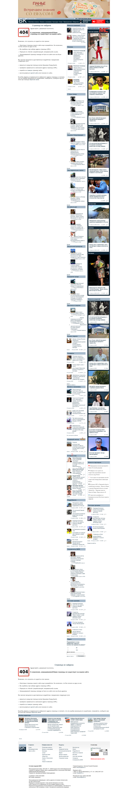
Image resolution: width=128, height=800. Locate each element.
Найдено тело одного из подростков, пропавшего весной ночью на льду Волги (96, 472)
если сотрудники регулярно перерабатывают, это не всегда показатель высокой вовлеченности (78, 463)
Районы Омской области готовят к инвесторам (77, 719)
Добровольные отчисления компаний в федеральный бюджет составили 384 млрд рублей (78, 428)
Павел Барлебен (77, 491)
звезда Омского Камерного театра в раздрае (77, 633)
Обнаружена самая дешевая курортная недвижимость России (78, 504)
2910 (81, 349)
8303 (81, 636)
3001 (81, 484)
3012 (102, 524)
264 (82, 395)
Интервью (91, 253)
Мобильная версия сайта (98, 759)
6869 (81, 362)
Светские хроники (73, 600)
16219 (81, 381)
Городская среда (73, 276)
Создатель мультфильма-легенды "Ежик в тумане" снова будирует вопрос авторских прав (78, 615)
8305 (102, 540)
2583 (104, 250)
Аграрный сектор (73, 439)
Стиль (43, 760)
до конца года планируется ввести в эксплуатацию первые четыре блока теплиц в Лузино (78, 447)
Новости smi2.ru (71, 385)
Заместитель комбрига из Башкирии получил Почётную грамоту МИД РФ (98, 497)
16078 (81, 372)
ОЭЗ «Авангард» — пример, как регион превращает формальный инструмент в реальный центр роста (78, 403)
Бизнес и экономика (46, 22)
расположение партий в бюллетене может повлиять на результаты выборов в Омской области (79, 481)
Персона (90, 126)
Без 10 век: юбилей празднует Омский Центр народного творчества (97, 119)
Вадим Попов (76, 476)
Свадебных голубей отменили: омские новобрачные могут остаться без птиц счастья (98, 197)
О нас (30, 747)
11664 (80, 495)
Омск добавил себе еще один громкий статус (78, 494)
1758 (81, 451)
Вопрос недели (72, 336)
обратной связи (34, 79)
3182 (104, 71)
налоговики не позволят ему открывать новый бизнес (78, 534)
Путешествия (92, 204)
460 (82, 408)
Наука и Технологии (47, 758)
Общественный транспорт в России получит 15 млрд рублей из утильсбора (78, 392)
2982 (81, 474)
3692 (81, 467)
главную (29, 70)
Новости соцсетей (94, 299)
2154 (104, 123)
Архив (69, 89)
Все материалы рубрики (72, 435)
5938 (81, 627)
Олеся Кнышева (77, 458)
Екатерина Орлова (78, 485)
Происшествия (68, 22)
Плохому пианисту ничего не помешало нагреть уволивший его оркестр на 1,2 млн (78, 358)
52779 (38, 729)
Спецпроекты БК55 (73, 549)
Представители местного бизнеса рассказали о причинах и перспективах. (32, 726)
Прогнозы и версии (73, 305)
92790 (61, 732)
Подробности (71, 500)
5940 (102, 531)
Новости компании (47, 761)
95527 (84, 33)
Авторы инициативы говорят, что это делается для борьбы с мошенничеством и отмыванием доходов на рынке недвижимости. (55, 727)
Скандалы (70, 353)
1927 (104, 200)
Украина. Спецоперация (75, 135)
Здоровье (91, 228)
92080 (84, 735)
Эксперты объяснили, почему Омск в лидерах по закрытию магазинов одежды (31, 720)
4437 (104, 293)
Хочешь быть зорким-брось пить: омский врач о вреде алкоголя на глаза (98, 246)
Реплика (70, 47)
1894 (81, 518)
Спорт (60, 22)
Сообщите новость (100, 21)
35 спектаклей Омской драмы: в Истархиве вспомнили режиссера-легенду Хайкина (98, 145)
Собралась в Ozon (77, 629)
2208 (104, 97)
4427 (81, 489)
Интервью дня (72, 207)
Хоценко (74, 442)
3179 (81, 526)
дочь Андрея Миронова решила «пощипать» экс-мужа (78, 370)
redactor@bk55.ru (80, 767)
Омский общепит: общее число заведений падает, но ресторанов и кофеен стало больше (98, 171)
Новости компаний (73, 25)
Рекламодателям (33, 749)
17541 (84, 42)
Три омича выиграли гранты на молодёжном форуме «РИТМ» (78, 420)
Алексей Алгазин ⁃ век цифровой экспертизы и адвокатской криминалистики (78, 30)
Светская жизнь (93, 28)
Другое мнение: (71, 652)
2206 (81, 537)
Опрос (74, 749)
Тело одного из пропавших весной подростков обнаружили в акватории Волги (98, 479)
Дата (89, 101)
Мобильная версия (86, 21)
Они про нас (76, 747)
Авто (60, 747)
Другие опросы (70, 656)
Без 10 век (75, 539)
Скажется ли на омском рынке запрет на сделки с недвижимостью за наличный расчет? (54, 720)
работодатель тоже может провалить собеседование (78, 472)
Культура (55, 22)
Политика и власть (33, 22)
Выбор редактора (25, 715)
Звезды (90, 74)
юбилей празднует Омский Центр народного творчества (78, 543)
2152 (81, 546)
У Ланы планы (72, 94)
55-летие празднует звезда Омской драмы (78, 623)
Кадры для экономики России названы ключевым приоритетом (78, 412)
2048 (104, 175)
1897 (104, 148)
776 (82, 423)
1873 (81, 507)
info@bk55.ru (80, 773)
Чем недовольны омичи (75, 170)
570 (82, 415)
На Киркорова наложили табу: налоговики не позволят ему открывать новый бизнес (97, 93)
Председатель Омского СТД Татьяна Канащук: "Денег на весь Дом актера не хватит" (98, 289)
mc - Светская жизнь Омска (83, 18)
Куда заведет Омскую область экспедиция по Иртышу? (100, 720)
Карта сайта (32, 751)
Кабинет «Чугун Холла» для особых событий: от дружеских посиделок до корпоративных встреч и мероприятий (78, 38)
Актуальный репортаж (74, 246)
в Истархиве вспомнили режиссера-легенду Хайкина (78, 515)
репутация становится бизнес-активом (79, 487)
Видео (60, 752)
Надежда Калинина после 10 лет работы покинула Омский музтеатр (78, 523)
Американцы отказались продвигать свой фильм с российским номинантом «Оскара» (78, 377)
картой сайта (34, 73)
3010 (81, 619)
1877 (104, 224)
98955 (107, 731)
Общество (76, 22)
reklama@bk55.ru (81, 777)
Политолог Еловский (77, 398)
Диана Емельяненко (78, 469)
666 (82, 432)
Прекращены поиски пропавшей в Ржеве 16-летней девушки (98, 466)
